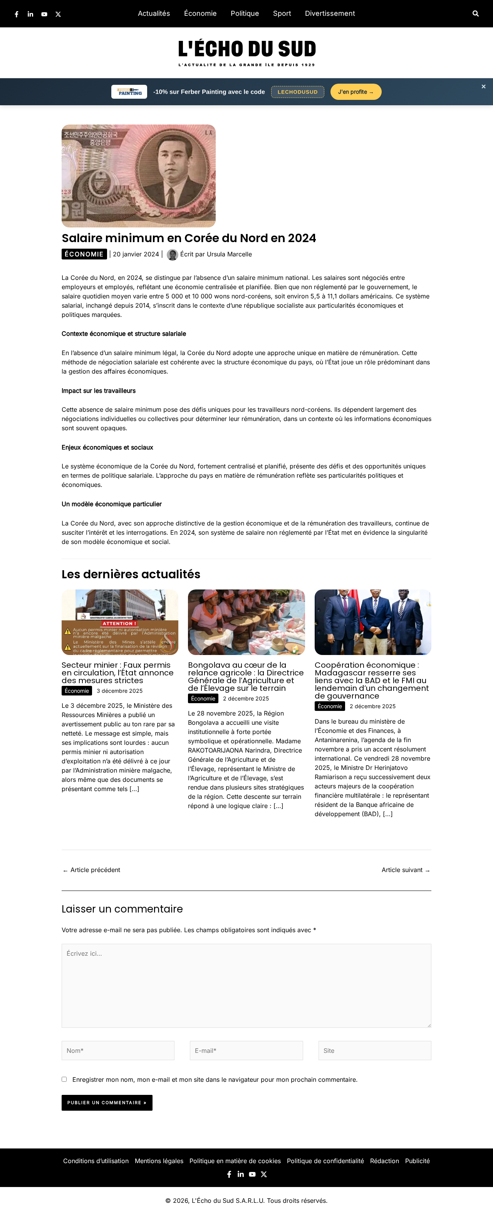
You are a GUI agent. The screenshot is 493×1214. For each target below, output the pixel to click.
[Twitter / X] (58, 14)
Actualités (154, 13)
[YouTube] (44, 14)
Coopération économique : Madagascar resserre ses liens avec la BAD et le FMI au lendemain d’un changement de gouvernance (372, 680)
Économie (200, 13)
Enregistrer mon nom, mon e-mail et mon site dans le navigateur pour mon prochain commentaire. (215, 1079)
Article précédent (91, 870)
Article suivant (406, 870)
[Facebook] (16, 14)
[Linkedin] (30, 14)
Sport (282, 13)
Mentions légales (159, 1161)
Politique (245, 13)
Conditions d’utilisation (96, 1161)
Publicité (417, 1161)
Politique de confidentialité (325, 1161)
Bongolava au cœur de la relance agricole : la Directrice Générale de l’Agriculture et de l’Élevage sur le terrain (246, 677)
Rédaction (384, 1161)
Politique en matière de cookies (235, 1161)
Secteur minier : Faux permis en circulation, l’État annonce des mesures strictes (118, 673)
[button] (476, 14)
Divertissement (330, 13)
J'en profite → (356, 91)
